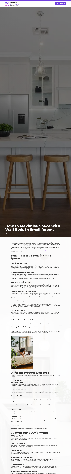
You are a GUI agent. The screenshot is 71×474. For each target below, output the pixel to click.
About (29, 3)
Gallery (41, 3)
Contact (51, 3)
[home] (12, 4)
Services (35, 3)
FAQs (46, 3)
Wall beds (51, 265)
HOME (25, 3)
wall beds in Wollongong (40, 250)
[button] (35, 4)
